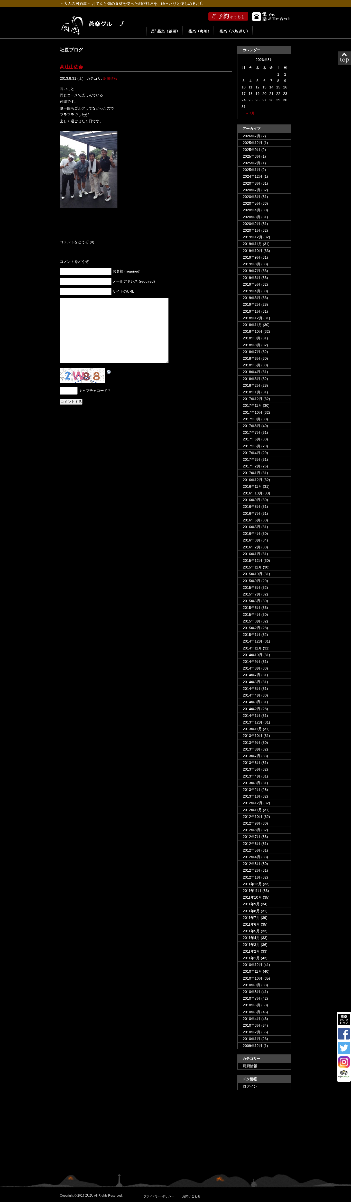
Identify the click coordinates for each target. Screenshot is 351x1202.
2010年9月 (251, 985)
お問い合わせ (191, 1196)
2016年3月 (251, 540)
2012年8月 (251, 830)
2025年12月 (252, 143)
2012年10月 (252, 817)
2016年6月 (251, 520)
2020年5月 (251, 203)
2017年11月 (252, 405)
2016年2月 (251, 547)
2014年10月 (252, 655)
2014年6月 (251, 682)
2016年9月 (251, 500)
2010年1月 (251, 1039)
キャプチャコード (93, 390)
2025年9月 (251, 150)
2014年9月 (251, 661)
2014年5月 (251, 688)
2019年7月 (251, 271)
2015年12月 (252, 560)
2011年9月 (251, 904)
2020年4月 (251, 210)
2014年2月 (251, 709)
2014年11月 (252, 648)
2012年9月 (251, 823)
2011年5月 (251, 931)
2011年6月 (251, 924)
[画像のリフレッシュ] (109, 371)
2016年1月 (251, 554)
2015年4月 (251, 614)
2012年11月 (252, 810)
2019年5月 (251, 284)
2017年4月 (251, 453)
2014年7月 (251, 675)
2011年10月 (252, 897)
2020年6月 (251, 197)
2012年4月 (251, 857)
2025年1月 (251, 170)
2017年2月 (251, 466)
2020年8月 (251, 183)
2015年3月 (251, 621)
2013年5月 (251, 769)
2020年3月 (251, 217)
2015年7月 (251, 594)
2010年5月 (251, 1012)
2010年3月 (251, 1025)
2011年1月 (251, 958)
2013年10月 (252, 736)
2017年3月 (251, 459)
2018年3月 (251, 379)
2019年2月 (251, 304)
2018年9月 (251, 338)
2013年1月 (251, 796)
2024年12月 (252, 176)
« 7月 (250, 113)
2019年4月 (251, 291)
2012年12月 (252, 803)
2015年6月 (251, 601)
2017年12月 (252, 399)
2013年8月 (251, 749)
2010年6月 (251, 1005)
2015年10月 (252, 574)
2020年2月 (251, 224)
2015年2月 (251, 628)
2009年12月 (252, 1046)
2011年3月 (251, 945)
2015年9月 (251, 581)
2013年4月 (251, 776)
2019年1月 (251, 311)
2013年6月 (251, 763)
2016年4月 (251, 533)
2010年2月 (251, 1032)
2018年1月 (251, 392)
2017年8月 (251, 426)
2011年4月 (251, 938)
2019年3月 (251, 298)
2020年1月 (251, 230)
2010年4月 (251, 1019)
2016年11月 (252, 486)
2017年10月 (252, 412)
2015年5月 (251, 607)
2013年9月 (251, 742)
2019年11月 (252, 244)
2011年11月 (252, 891)
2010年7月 (251, 998)
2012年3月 (251, 864)
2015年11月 (252, 567)
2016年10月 (252, 493)
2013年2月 (251, 790)
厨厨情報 (110, 78)
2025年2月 (251, 163)
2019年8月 (251, 264)
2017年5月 (251, 446)
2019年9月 (251, 257)
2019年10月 (252, 251)
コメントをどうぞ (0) (77, 242)
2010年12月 (252, 965)
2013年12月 (252, 722)
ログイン (250, 1086)
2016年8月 (251, 506)
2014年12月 (252, 641)
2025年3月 (251, 156)
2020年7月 (251, 190)
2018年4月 (251, 372)
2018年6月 (251, 358)
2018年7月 (251, 352)
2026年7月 (251, 136)
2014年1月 (251, 715)
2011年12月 (252, 884)
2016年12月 (252, 480)
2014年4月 (251, 695)
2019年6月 (251, 278)
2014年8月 (251, 668)
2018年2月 (251, 385)
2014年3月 (251, 702)
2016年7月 (251, 513)
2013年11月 (252, 729)
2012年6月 (251, 844)
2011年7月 (251, 918)
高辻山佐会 (71, 66)
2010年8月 (251, 992)
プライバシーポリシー (158, 1196)
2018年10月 (252, 331)
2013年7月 (251, 756)
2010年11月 (252, 971)
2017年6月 (251, 439)
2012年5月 (251, 850)
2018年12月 (252, 318)
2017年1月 (251, 473)
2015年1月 (251, 634)
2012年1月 (251, 877)
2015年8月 (251, 587)
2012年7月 (251, 837)
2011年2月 (251, 951)
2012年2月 (251, 870)
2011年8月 (251, 911)
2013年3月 (251, 783)
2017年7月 (251, 432)
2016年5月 (251, 527)
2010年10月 (252, 978)
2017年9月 (251, 419)
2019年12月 (252, 237)
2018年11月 (252, 325)
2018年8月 (251, 345)
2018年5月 (251, 365)
